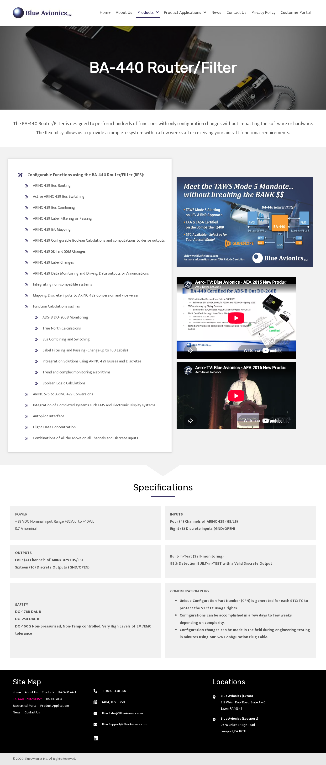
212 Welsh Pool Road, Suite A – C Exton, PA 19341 (243, 706)
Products (48, 692)
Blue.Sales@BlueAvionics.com (122, 713)
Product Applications (54, 705)
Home (17, 692)
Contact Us (32, 712)
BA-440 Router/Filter (27, 699)
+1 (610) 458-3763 (114, 691)
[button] (96, 738)
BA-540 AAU (67, 692)
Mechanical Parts (24, 705)
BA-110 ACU (54, 699)
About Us (31, 692)
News (17, 712)
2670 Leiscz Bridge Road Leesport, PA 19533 (238, 728)
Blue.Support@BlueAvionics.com (124, 724)
